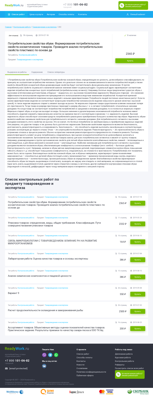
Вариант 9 (13, 293)
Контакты (82, 14)
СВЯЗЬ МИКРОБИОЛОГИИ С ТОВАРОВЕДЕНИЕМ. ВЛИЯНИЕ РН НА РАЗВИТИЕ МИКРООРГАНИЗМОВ (52, 242)
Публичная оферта (84, 375)
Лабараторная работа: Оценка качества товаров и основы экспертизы (48, 258)
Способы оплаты (66, 14)
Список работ (18, 14)
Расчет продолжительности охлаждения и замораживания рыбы (45, 310)
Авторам (51, 14)
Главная (8, 27)
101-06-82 (75, 4)
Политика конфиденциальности (91, 372)
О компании (81, 368)
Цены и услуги (36, 14)
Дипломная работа (124, 354)
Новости (80, 365)
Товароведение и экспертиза (44, 27)
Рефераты (119, 365)
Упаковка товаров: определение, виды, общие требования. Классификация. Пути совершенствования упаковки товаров (54, 224)
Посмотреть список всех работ (129, 368)
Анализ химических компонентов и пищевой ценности (39, 275)
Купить (130, 61)
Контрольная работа (22, 27)
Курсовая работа (123, 357)
